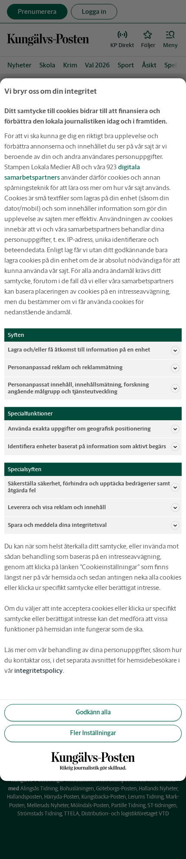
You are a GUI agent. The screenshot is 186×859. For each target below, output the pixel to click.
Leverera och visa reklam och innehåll (57, 507)
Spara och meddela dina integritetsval (57, 525)
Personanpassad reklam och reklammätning (65, 367)
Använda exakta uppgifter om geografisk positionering (79, 428)
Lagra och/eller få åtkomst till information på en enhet (79, 350)
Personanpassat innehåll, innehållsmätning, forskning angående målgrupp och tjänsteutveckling (78, 388)
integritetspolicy (38, 670)
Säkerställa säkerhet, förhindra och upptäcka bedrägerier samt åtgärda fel (89, 487)
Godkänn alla (93, 712)
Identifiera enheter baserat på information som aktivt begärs (87, 446)
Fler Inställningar (93, 733)
